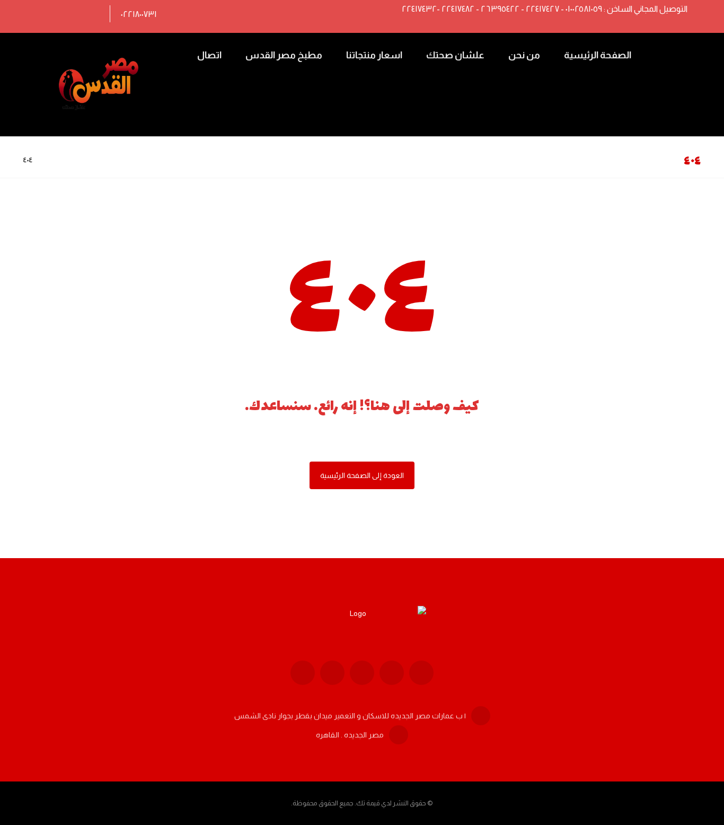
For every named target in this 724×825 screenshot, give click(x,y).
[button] (89, 13)
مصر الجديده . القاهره (350, 735)
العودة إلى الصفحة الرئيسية (362, 475)
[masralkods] (100, 85)
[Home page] (54, 159)
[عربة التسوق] (664, 53)
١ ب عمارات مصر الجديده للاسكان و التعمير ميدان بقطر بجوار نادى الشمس (350, 715)
